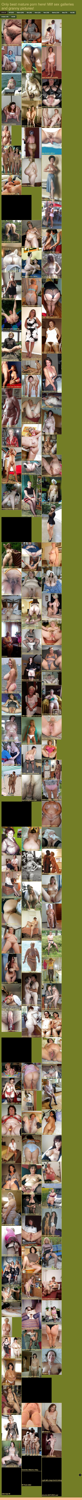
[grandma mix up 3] (32, 442)
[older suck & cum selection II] (12, 375)
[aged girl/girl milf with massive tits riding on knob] (32, 1340)
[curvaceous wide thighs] (12, 968)
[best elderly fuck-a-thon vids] (12, 754)
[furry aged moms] (52, 400)
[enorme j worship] (32, 172)
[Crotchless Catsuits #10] (12, 1428)
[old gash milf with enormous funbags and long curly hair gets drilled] (52, 1312)
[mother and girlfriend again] (52, 1223)
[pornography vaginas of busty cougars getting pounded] (12, 1021)
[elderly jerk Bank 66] (32, 731)
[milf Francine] (12, 1372)
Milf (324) (11, 12)
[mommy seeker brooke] (52, 554)
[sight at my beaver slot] (32, 788)
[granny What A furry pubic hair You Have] (32, 58)
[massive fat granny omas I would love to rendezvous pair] (12, 1120)
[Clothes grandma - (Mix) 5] (12, 1241)
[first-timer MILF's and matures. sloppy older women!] (52, 862)
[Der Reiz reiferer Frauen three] (12, 1294)
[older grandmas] (32, 866)
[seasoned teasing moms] (32, 1286)
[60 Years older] (32, 1478)
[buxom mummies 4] (52, 178)
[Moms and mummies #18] (32, 668)
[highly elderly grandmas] (32, 87)
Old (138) (29, 12)
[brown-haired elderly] (52, 1445)
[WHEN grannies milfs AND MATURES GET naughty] (32, 1441)
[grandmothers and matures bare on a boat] (12, 84)
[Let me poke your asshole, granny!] (12, 315)
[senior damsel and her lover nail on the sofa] (32, 367)
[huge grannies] (12, 59)
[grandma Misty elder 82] (12, 408)
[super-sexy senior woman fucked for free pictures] (52, 241)
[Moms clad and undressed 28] (12, 1348)
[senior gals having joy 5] (12, 1400)
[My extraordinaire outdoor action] (12, 555)
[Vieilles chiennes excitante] (32, 759)
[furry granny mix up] (52, 678)
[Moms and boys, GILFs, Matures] (32, 263)
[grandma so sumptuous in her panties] (32, 292)
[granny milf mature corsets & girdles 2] (52, 336)
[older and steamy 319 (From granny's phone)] (52, 1172)
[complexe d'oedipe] (12, 863)
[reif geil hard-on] (32, 549)
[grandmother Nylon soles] (52, 1285)
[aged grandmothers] (32, 234)
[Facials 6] (52, 1362)
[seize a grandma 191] (12, 1150)
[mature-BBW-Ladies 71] (52, 814)
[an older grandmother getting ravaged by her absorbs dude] (32, 839)
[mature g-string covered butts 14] (52, 790)
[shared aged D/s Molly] (12, 1070)
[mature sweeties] (32, 1260)
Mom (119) (37, 12)
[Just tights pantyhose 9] (52, 1253)
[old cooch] (12, 582)
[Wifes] (52, 1094)
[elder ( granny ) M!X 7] (12, 437)
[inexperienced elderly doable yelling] (52, 373)
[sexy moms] (52, 215)
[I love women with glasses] (32, 1364)
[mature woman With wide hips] (12, 1091)
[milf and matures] (52, 889)
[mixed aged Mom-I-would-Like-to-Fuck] (32, 614)
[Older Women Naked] (7, 1327)
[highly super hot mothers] (52, 944)
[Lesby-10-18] (52, 607)
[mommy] (12, 640)
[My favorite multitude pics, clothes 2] (32, 896)
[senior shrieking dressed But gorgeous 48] (52, 658)
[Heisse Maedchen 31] (52, 1196)
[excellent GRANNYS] (32, 468)
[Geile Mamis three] (52, 32)
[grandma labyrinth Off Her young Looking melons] (12, 885)
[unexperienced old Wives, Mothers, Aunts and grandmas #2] (12, 1309)
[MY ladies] (32, 386)
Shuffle (13, 16)
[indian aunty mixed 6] (52, 1122)
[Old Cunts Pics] (49, 444)
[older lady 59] (12, 1481)
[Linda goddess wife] (52, 769)
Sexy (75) (64, 12)
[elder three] (52, 1148)
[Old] (29, 1101)
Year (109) (46, 12)
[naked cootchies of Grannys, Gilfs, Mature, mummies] (12, 465)
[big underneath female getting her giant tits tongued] (52, 1336)
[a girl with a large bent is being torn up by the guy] (52, 1469)
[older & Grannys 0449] (32, 564)
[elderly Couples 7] (32, 114)
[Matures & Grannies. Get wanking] (12, 1177)
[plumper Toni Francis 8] (12, 728)
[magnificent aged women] (12, 345)
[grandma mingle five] (12, 1208)
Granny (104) (55, 12)
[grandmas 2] (52, 1418)
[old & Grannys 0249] (12, 185)
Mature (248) (20, 12)
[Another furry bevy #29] (52, 421)
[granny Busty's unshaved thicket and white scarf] (52, 632)
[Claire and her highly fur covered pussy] (12, 912)
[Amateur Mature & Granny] (52, 118)
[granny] (52, 580)
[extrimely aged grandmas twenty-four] (12, 32)
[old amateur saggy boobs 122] (52, 490)
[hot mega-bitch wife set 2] (12, 497)
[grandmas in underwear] (52, 700)
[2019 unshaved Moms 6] (32, 925)
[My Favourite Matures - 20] (12, 675)
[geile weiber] (52, 523)
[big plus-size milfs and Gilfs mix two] (12, 1271)
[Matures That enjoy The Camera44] (32, 1231)
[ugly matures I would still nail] (32, 334)
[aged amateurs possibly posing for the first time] (52, 62)
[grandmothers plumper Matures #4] (52, 1071)
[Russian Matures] (32, 1149)
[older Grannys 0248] (12, 704)
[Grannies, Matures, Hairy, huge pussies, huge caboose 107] (32, 1463)
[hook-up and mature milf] (12, 257)
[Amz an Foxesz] (12, 160)
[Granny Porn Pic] (49, 749)
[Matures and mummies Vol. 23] (52, 970)
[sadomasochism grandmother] (32, 642)
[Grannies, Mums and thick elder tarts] (52, 997)
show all (3, 12)
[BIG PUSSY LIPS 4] (52, 141)
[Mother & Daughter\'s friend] (52, 1023)
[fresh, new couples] (12, 781)
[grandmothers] (52, 466)
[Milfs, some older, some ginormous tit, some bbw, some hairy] (52, 917)
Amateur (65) (4, 16)
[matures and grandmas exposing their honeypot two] (32, 1179)
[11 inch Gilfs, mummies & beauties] (32, 410)
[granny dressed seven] (12, 286)
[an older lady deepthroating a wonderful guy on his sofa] (52, 838)
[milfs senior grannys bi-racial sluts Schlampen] (32, 699)
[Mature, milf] (12, 939)
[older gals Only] (32, 143)
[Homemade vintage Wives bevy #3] (32, 1314)
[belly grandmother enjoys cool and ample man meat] (32, 1205)
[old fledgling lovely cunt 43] (52, 1050)
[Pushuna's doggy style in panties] (52, 298)
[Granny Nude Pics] (7, 135)
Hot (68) (72, 12)
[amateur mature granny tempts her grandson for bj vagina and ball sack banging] (32, 31)
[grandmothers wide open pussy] (52, 93)
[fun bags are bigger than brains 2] (52, 727)
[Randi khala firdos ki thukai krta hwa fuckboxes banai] (12, 997)
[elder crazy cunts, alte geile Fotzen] (12, 1454)
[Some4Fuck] (12, 841)
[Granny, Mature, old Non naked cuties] (52, 266)
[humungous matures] (12, 110)
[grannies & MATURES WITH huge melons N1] (32, 1022)
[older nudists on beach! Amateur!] (32, 957)
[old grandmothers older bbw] (32, 1123)
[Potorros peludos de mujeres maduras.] (12, 608)
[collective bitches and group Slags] (32, 989)
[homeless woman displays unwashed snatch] (32, 585)
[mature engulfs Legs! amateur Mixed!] (32, 496)
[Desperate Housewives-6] (12, 231)
